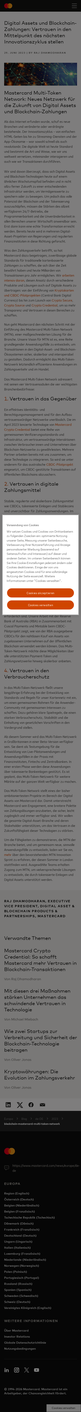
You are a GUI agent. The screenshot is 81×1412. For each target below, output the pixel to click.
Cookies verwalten (40, 605)
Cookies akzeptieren (40, 593)
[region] (40, 565)
